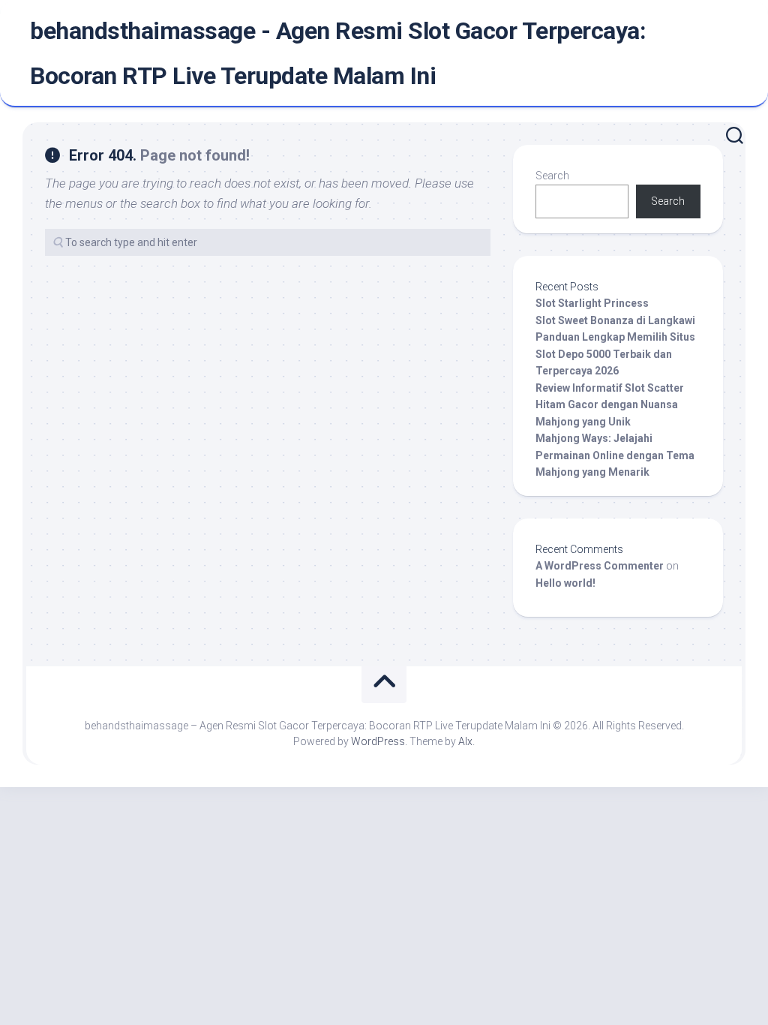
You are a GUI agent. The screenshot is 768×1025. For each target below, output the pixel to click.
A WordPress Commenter (600, 566)
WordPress (378, 741)
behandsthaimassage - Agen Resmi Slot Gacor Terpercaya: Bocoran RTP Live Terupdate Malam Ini (338, 53)
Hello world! (566, 583)
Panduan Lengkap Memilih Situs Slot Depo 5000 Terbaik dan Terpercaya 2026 (615, 354)
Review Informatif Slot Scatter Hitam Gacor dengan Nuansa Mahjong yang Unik (610, 405)
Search (552, 176)
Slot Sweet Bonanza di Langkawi (615, 320)
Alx (465, 741)
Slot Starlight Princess (592, 303)
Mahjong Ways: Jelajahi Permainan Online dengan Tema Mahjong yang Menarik (615, 455)
